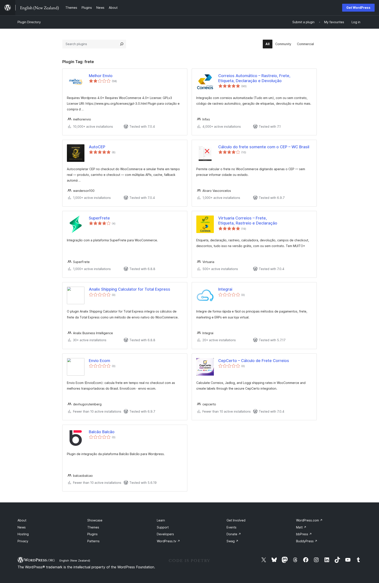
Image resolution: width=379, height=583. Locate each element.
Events (231, 527)
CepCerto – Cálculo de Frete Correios (253, 360)
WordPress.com (309, 520)
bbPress (304, 534)
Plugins (92, 534)
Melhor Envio (101, 75)
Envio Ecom (99, 360)
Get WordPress (358, 7)
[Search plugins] (121, 44)
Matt (301, 527)
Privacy (23, 541)
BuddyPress (306, 541)
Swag (232, 541)
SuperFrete (99, 218)
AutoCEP (97, 147)
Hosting (23, 534)
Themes (93, 527)
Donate (234, 534)
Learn (161, 520)
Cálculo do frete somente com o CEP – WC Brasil (263, 147)
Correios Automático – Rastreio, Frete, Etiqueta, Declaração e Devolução (254, 78)
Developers (165, 534)
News (22, 527)
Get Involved (236, 520)
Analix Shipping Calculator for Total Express (129, 289)
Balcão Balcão (101, 431)
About (22, 520)
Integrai (225, 289)
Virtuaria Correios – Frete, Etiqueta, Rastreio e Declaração (247, 220)
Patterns (93, 541)
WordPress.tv (168, 541)
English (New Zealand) (74, 560)
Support (163, 527)
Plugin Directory (29, 22)
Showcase (94, 520)
